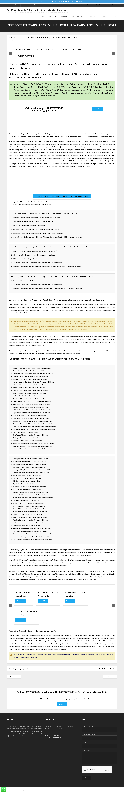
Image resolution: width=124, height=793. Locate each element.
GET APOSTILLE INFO (23, 49)
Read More (20, 601)
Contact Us (62, 704)
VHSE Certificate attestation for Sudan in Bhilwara (29, 387)
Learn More (25, 182)
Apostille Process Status (73, 49)
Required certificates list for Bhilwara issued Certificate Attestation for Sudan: (63, 196)
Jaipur (71, 635)
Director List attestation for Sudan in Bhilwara (28, 514)
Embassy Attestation (16, 41)
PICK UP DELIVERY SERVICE (46, 49)
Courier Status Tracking (25, 56)
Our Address (97, 109)
